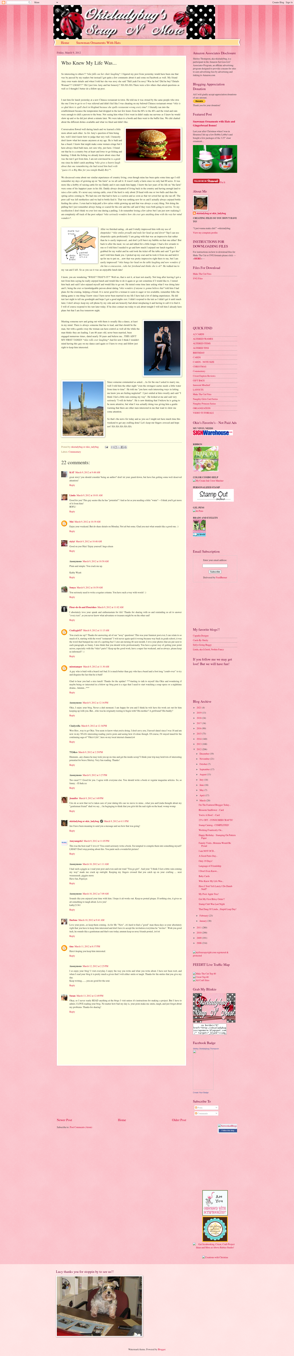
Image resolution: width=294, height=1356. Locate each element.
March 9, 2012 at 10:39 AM (87, 521)
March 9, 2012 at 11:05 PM (96, 840)
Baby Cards (204, 876)
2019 (199, 712)
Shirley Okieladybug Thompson (206, 1049)
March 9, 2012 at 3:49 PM (91, 798)
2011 (199, 927)
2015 (199, 733)
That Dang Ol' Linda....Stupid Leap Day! (217, 909)
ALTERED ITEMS (202, 343)
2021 (199, 707)
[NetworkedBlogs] (227, 1125)
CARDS (197, 357)
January (203, 920)
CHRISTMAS (199, 366)
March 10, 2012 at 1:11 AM (96, 864)
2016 (199, 728)
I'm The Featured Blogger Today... (215, 804)
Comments (202, 1113)
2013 (199, 744)
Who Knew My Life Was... (211, 881)
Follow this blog (228, 1130)
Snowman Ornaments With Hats (98, 42)
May (202, 790)
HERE (197, 258)
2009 (199, 937)
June (202, 785)
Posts (199, 1107)
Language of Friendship (210, 865)
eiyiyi (72, 541)
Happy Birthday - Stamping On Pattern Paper (217, 836)
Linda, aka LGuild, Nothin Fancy (208, 649)
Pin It (222, 182)
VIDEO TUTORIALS (203, 412)
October (204, 764)
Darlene (73, 920)
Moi (71, 521)
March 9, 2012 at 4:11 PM (116, 821)
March (203, 800)
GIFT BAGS (199, 380)
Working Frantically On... (211, 830)
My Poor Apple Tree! (209, 894)
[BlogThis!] (115, 447)
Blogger (161, 1349)
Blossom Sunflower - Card (211, 810)
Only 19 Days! (206, 861)
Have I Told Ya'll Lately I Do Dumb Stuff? (215, 887)
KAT (71, 472)
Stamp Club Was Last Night (212, 904)
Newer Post (64, 1120)
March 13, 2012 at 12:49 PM (90, 995)
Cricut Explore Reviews (204, 375)
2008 (199, 943)
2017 (199, 723)
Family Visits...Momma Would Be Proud (215, 844)
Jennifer (73, 798)
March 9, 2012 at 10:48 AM (89, 541)
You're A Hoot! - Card (209, 815)
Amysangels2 (76, 841)
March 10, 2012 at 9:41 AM (91, 920)
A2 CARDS (198, 334)
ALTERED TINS (201, 348)
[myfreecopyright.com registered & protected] (215, 955)
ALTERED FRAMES (203, 338)
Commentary (75, 451)
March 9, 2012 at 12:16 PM (95, 702)
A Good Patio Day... (208, 855)
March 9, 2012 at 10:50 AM (96, 561)
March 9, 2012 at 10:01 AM (89, 495)
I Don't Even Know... (208, 871)
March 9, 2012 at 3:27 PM (95, 775)
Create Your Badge (201, 1093)
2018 (199, 718)
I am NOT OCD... (207, 851)
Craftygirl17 (75, 630)
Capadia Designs (201, 635)
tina (71, 946)
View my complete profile (205, 232)
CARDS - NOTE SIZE (203, 361)
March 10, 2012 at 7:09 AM (96, 893)
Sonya (72, 587)
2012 (199, 749)
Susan (72, 995)
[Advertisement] (121, 1091)
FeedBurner (221, 577)
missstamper (75, 666)
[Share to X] (119, 447)
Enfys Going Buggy (202, 644)
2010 (199, 932)
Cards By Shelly (200, 640)
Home (65, 42)
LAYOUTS (198, 389)
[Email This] (112, 447)
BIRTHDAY (199, 352)
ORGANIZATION (201, 408)
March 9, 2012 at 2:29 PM (90, 752)
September (205, 769)
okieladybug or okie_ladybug (84, 821)
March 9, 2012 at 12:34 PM (94, 725)
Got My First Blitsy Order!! (212, 899)
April (202, 795)
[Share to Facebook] (122, 447)
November (205, 758)
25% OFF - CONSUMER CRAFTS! (216, 820)
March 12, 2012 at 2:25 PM (95, 966)
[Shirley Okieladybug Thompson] (203, 1088)
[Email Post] (106, 446)
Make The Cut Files (202, 273)
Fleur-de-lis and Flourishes (82, 607)
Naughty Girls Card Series (205, 399)
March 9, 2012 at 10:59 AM (90, 587)
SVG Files (198, 278)
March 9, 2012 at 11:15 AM (96, 630)
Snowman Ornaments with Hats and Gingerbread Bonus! (214, 123)
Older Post (179, 1120)
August (203, 774)
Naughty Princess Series (204, 403)
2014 (199, 738)
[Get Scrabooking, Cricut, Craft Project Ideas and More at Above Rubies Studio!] (215, 1247)
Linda (72, 495)
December (205, 753)
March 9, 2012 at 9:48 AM (87, 472)
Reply (72, 485)
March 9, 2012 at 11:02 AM (110, 607)
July (202, 779)
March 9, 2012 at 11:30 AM (96, 666)
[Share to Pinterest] (125, 447)
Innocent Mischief (201, 385)
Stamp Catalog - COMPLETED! (214, 825)
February (204, 915)
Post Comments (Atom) (81, 1127)
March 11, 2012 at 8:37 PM (87, 946)
